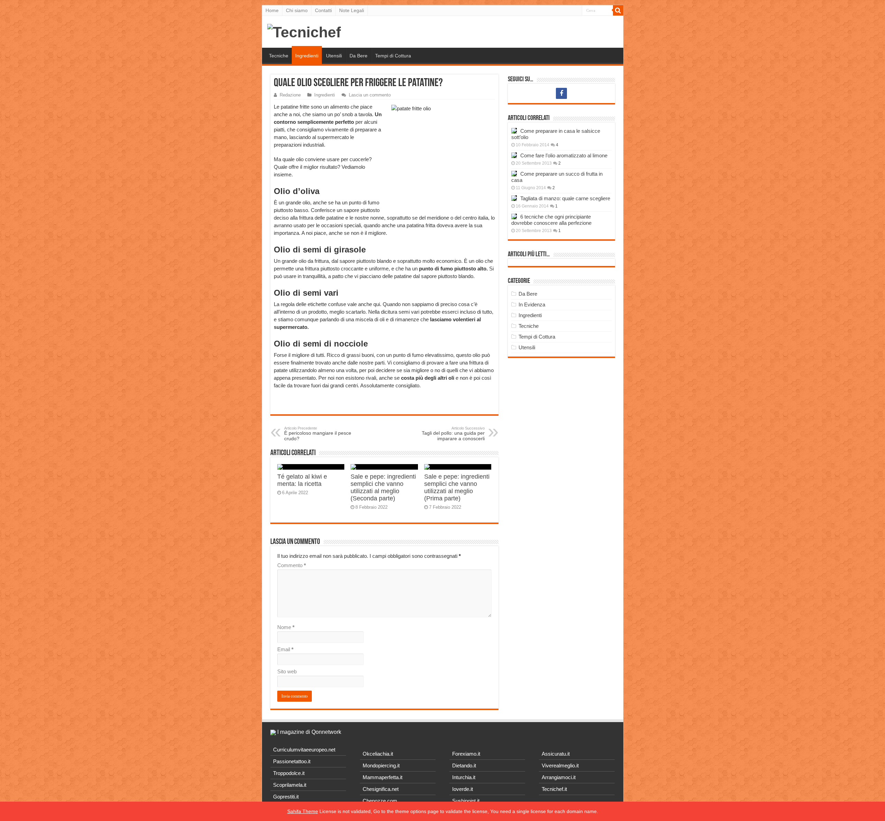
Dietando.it (464, 765)
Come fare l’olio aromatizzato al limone (563, 155)
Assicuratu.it (556, 754)
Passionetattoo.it (291, 761)
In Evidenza (532, 304)
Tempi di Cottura (393, 55)
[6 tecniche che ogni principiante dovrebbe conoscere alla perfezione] (514, 216)
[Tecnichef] (304, 31)
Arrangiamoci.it (559, 777)
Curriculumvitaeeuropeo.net (304, 750)
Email (285, 649)
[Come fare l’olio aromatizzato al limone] (514, 155)
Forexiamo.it (466, 754)
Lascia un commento (370, 95)
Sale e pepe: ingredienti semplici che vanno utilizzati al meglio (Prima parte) (457, 487)
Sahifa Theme (302, 811)
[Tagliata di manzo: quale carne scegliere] (514, 198)
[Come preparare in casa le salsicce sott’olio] (514, 130)
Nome (286, 627)
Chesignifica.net (381, 789)
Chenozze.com (380, 801)
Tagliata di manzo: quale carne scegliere (565, 198)
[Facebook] (561, 93)
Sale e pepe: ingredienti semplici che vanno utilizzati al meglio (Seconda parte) (383, 487)
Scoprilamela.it (289, 785)
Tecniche (278, 55)
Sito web (287, 671)
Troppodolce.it (289, 773)
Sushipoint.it (465, 801)
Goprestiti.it (286, 797)
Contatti (323, 10)
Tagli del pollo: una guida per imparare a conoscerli (453, 433)
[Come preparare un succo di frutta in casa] (514, 173)
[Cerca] (618, 10)
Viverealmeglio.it (560, 765)
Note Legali (351, 10)
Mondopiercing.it (381, 765)
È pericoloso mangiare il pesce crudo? (317, 433)
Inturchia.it (463, 777)
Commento (291, 565)
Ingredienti (306, 55)
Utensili (334, 55)
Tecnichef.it (554, 789)
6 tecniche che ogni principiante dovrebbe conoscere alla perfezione (551, 220)
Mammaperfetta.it (382, 777)
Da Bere (358, 55)
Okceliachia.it (378, 754)
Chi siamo (297, 10)
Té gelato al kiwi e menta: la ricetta (302, 480)
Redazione (290, 95)
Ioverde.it (462, 789)
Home (272, 10)
